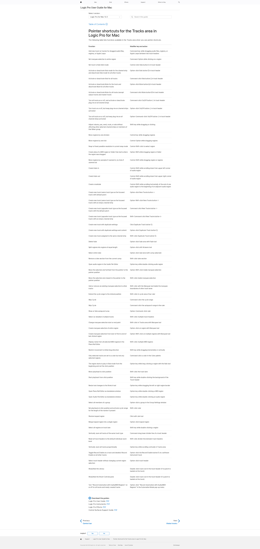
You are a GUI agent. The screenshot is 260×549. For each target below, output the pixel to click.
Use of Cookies (129, 545)
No (104, 533)
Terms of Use (112, 545)
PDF (107, 501)
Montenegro (176, 545)
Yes (93, 533)
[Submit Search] (132, 17)
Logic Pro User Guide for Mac (96, 7)
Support (87, 539)
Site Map (120, 545)
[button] (179, 2)
